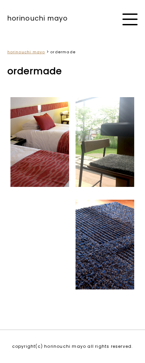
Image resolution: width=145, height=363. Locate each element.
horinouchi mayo (37, 18)
